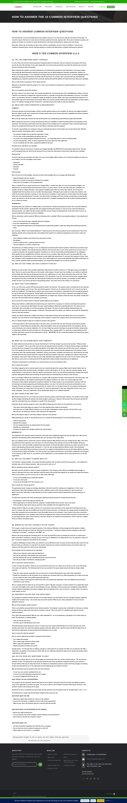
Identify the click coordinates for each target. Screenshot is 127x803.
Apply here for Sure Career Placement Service (71, 761)
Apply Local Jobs (52, 754)
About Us (82, 6)
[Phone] (124, 409)
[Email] (124, 414)
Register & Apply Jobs (54, 765)
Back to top (109, 794)
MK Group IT (43, 796)
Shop (14, 793)
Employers (48, 6)
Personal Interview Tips (54, 760)
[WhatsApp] (124, 404)
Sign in (111, 6)
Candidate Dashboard (69, 765)
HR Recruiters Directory (70, 754)
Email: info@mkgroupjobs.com (96, 759)
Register (91, 6)
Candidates (59, 6)
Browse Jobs (37, 6)
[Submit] (40, 764)
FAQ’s (65, 757)
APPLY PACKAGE (70, 6)
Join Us (103, 7)
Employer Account (53, 768)
